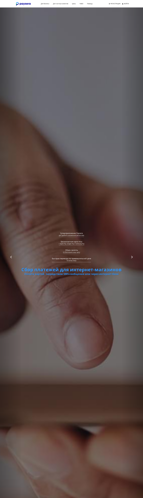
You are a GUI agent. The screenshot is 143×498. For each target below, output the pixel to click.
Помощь (90, 4)
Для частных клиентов (60, 4)
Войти (126, 4)
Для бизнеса (45, 4)
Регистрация (115, 4)
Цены (74, 4)
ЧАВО (81, 4)
